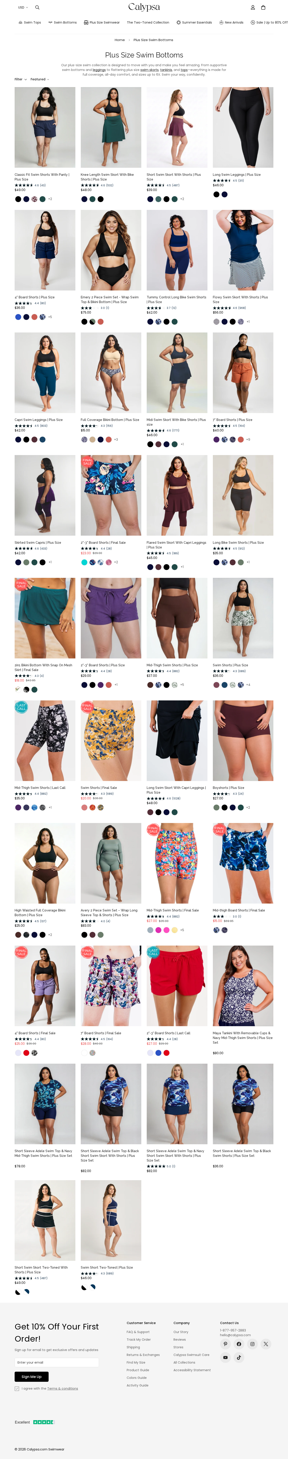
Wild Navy (241, 322)
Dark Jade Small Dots (158, 199)
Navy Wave (42, 317)
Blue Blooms (101, 562)
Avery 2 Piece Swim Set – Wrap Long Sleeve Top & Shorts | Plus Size (109, 913)
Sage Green (26, 562)
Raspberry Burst (109, 562)
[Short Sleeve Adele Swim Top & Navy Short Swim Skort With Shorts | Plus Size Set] (177, 1104)
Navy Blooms (233, 439)
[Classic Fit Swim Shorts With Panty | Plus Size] (45, 127)
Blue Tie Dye (34, 807)
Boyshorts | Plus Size (228, 788)
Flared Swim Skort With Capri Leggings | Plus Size (176, 545)
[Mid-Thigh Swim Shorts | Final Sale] (177, 863)
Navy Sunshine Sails (216, 322)
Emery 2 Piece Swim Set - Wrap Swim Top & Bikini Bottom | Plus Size (110, 299)
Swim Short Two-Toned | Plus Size (107, 1267)
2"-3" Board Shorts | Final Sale (103, 542)
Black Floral (26, 935)
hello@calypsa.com (235, 1335)
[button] (263, 7)
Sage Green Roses (175, 685)
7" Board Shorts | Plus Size (232, 420)
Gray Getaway (42, 807)
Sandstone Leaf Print (92, 807)
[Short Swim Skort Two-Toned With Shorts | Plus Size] (45, 1220)
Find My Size (136, 1362)
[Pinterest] (225, 1344)
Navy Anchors (26, 807)
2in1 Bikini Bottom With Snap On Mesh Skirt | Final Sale (43, 667)
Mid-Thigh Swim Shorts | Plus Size (172, 665)
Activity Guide (137, 1385)
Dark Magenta (158, 930)
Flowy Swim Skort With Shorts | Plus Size (240, 299)
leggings (99, 70)
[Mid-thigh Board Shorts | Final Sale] (243, 863)
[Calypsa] (144, 7)
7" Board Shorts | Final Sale (101, 1033)
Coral (84, 807)
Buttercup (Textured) (175, 930)
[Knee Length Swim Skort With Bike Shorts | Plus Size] (111, 127)
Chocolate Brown (150, 685)
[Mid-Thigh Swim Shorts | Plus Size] (177, 618)
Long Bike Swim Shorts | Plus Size (238, 542)
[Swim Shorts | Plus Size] (243, 618)
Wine (34, 439)
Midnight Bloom (92, 562)
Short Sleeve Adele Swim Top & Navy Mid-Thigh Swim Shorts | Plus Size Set (43, 1153)
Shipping (133, 1347)
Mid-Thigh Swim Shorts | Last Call (40, 788)
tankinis (166, 70)
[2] (111, 495)
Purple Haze (216, 685)
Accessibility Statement (192, 1370)
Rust (34, 317)
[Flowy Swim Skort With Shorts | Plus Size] (243, 250)
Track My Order (139, 1339)
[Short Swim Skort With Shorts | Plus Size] (177, 127)
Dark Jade (42, 199)
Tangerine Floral (101, 807)
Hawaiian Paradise (92, 1053)
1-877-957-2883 (233, 1330)
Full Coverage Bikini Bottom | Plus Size (110, 420)
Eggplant (216, 439)
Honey (92, 439)
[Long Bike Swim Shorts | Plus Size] (243, 495)
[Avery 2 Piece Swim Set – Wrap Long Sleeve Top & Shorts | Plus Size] (111, 863)
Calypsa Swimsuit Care (191, 1355)
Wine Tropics (34, 199)
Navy (26, 199)
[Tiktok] (239, 1357)
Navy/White (26, 1292)
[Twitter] (266, 1344)
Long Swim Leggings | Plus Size (237, 174)
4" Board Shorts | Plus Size (35, 297)
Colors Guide (137, 1377)
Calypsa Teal (84, 562)
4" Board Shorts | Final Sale (35, 1033)
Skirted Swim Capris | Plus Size (38, 542)
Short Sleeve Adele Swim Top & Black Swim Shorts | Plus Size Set (242, 1153)
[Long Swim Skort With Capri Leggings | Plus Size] (177, 740)
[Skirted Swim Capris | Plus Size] (45, 495)
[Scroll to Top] (279, 1434)
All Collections (184, 1362)
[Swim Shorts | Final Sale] (111, 740)
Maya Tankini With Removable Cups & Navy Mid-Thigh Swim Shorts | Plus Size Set (243, 1037)
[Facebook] (239, 1344)
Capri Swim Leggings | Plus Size (39, 420)
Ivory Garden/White (18, 690)
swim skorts (149, 70)
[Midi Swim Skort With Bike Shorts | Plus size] (177, 372)
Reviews (179, 1339)
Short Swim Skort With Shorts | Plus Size (174, 177)
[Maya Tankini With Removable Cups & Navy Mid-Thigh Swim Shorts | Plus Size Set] (243, 986)
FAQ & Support (138, 1332)
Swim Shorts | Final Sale (99, 788)
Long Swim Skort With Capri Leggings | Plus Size (176, 790)
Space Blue (42, 439)
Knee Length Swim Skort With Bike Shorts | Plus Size (107, 177)
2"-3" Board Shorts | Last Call (168, 1033)
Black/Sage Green (92, 322)
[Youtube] (225, 1357)
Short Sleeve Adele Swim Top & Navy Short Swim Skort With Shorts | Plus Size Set (175, 1155)
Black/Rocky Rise (26, 690)
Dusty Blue (150, 930)
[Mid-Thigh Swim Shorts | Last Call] (45, 740)
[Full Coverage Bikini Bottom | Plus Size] (111, 372)
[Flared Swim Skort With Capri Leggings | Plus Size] (177, 495)
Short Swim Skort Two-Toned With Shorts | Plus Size (41, 1270)
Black (18, 199)
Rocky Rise (34, 1053)
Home (120, 39)
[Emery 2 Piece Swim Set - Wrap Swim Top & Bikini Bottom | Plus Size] (111, 250)
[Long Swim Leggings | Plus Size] (243, 127)
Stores (178, 1347)
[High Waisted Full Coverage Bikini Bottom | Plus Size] (45, 863)
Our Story (180, 1332)
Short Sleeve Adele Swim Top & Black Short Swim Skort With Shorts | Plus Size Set (110, 1155)
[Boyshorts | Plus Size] (243, 740)
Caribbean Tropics (84, 1053)
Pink (166, 930)
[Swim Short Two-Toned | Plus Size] (111, 1220)
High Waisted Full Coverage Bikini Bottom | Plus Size (40, 913)
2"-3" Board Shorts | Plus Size (103, 665)
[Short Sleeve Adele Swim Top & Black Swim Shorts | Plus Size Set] (243, 1104)
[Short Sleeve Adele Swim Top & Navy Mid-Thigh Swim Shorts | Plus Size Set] (45, 1104)
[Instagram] (252, 1344)
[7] (243, 372)
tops (184, 70)
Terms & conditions (62, 1388)
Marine (18, 317)
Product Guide (138, 1370)
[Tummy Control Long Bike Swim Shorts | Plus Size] (177, 250)
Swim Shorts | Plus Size (230, 665)
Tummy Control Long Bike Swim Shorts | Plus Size (176, 299)
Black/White (18, 1292)
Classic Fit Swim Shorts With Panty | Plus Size (42, 177)
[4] (45, 250)
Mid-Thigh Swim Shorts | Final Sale (173, 910)
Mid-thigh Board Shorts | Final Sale (239, 910)
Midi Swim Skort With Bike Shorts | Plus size (176, 422)
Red (26, 1053)
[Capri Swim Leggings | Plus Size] (45, 372)
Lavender (18, 1053)
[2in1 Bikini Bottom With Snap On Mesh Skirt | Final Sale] (45, 618)
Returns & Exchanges (143, 1355)
